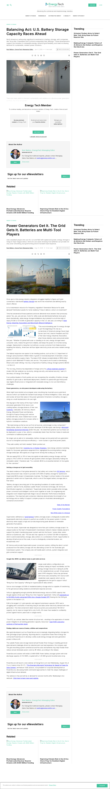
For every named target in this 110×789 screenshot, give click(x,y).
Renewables (42, 15)
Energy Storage (31, 15)
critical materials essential (55, 369)
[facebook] (32, 55)
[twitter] (38, 55)
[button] (8, 5)
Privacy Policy (52, 785)
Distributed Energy (54, 15)
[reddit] (41, 55)
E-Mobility (67, 15)
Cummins (10, 410)
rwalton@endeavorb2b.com (45, 158)
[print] (69, 55)
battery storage (29, 301)
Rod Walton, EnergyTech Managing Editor (20, 49)
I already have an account (38, 136)
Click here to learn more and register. (26, 678)
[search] (11, 5)
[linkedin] (35, 55)
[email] (44, 55)
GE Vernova (61, 471)
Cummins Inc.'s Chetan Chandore (35, 448)
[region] (55, 785)
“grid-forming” (29, 517)
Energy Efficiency (78, 15)
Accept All (102, 785)
